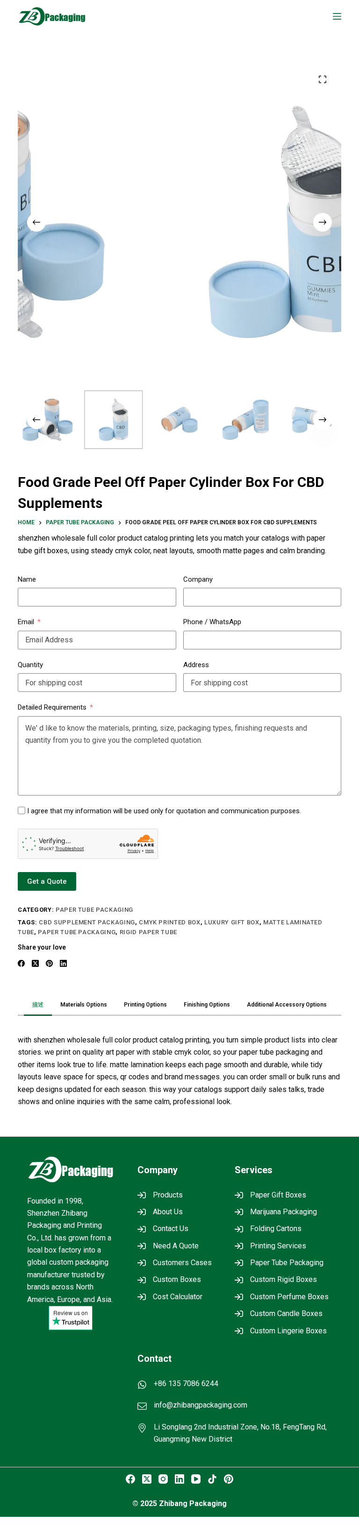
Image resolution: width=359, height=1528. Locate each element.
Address (196, 665)
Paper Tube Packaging (94, 909)
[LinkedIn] (63, 963)
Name (27, 579)
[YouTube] (196, 1479)
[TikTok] (212, 1479)
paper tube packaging (76, 932)
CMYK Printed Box (169, 922)
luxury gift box (231, 922)
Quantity (30, 665)
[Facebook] (21, 963)
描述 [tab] (37, 1004)
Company (198, 579)
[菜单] (337, 16)
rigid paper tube (148, 932)
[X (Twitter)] (35, 963)
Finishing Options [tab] (207, 1004)
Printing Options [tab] (145, 1004)
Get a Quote (47, 881)
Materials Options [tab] (83, 1004)
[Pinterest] (49, 963)
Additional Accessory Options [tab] (287, 1004)
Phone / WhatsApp (212, 622)
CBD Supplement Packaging (87, 922)
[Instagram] (163, 1479)
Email (26, 622)
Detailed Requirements (52, 707)
